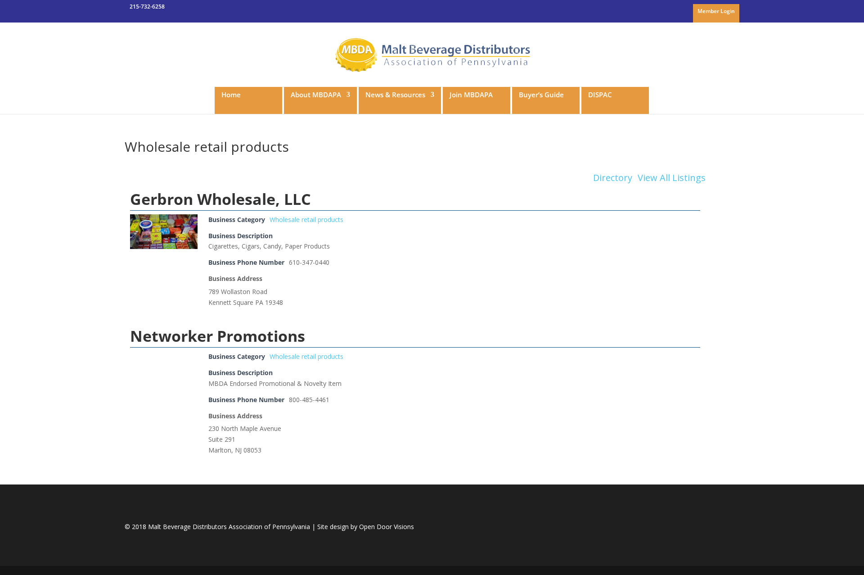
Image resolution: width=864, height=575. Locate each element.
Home (231, 95)
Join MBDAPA (471, 95)
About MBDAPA (316, 95)
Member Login (716, 12)
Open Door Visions (386, 526)
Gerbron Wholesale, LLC (220, 199)
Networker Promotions (217, 336)
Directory (612, 177)
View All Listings (672, 177)
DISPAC (600, 95)
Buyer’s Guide (541, 95)
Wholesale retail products (306, 219)
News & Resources (395, 95)
